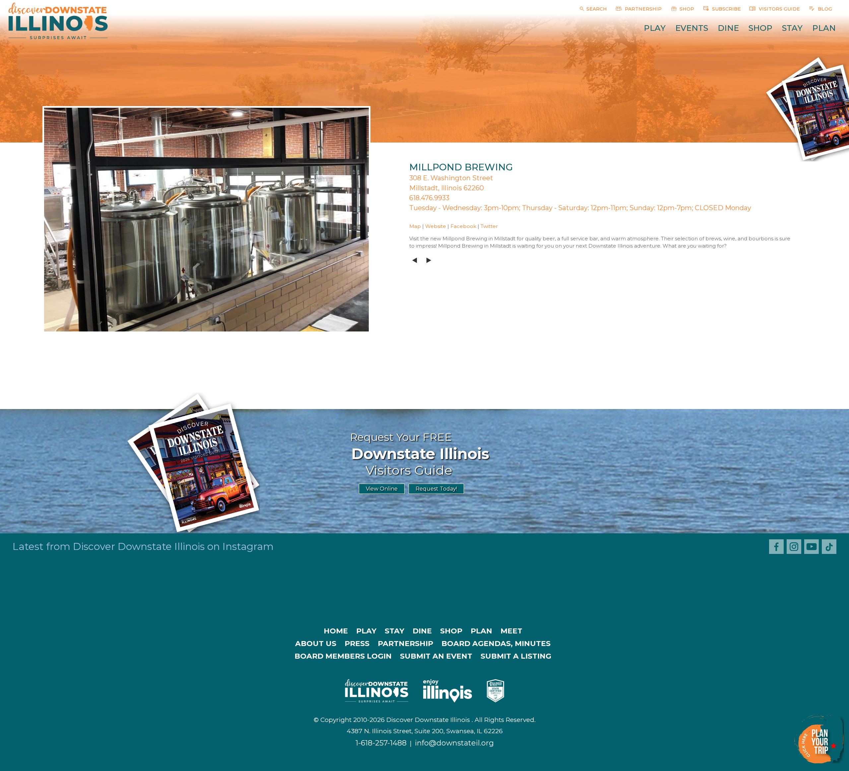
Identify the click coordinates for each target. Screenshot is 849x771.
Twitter (489, 226)
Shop (760, 28)
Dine (728, 28)
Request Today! (436, 489)
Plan (824, 28)
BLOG (824, 9)
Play (655, 28)
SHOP (686, 9)
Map (415, 226)
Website (435, 226)
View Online (382, 489)
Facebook (463, 226)
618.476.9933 (429, 198)
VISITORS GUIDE (778, 9)
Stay (792, 28)
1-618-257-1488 (381, 743)
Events (691, 28)
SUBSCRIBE (726, 9)
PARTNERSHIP (642, 9)
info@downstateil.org (454, 743)
